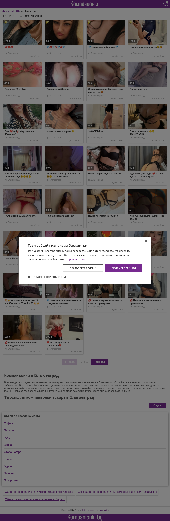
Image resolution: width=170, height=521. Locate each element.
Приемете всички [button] (124, 267)
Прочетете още (76, 259)
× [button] (146, 241)
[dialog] (85, 260)
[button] (47, 277)
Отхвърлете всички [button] (83, 267)
